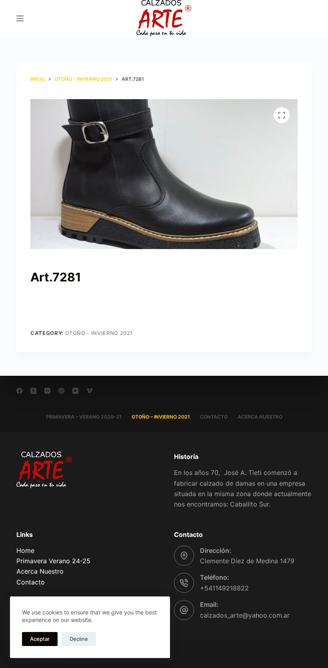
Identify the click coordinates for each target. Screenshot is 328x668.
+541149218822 (224, 588)
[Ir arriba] (311, 651)
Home (25, 550)
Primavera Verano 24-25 (53, 561)
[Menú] (20, 18)
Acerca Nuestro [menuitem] (260, 417)
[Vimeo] (89, 391)
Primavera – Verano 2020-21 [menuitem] (84, 417)
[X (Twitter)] (33, 391)
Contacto (30, 582)
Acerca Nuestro (40, 571)
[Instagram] (47, 391)
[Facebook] (19, 391)
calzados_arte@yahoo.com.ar (245, 615)
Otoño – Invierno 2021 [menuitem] (161, 417)
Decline (79, 639)
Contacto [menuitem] (214, 417)
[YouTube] (75, 391)
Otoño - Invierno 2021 (99, 333)
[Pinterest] (61, 391)
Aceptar (40, 639)
